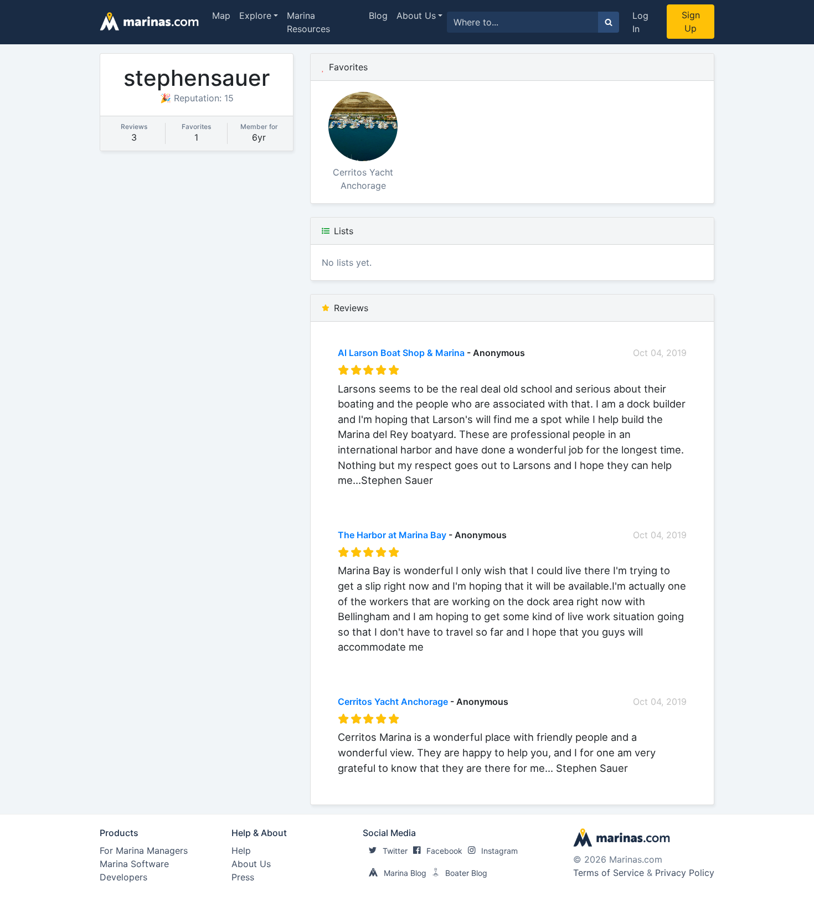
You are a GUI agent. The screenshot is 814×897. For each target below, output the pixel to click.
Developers (123, 877)
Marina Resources (308, 22)
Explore (255, 15)
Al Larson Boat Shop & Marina (401, 352)
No (444, 495)
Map (221, 15)
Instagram (499, 850)
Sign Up (691, 21)
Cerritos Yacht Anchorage (393, 701)
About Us (416, 15)
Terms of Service (608, 872)
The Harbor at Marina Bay (392, 534)
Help (241, 850)
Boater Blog (466, 873)
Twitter (395, 850)
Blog (378, 15)
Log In (640, 22)
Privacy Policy (684, 872)
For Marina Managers (144, 850)
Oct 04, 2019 (660, 352)
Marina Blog (405, 873)
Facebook (444, 850)
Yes (421, 495)
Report (672, 495)
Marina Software (134, 863)
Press (242, 877)
